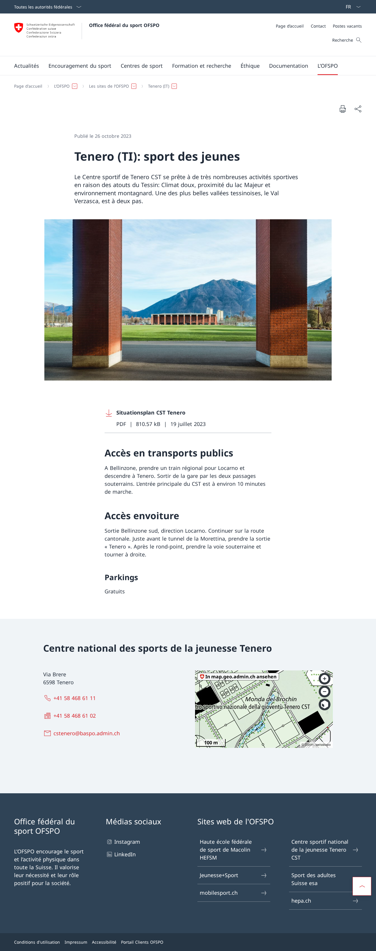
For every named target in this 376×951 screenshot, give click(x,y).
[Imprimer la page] (342, 109)
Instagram (127, 841)
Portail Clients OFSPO (142, 942)
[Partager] (357, 109)
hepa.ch (301, 900)
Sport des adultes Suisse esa (313, 879)
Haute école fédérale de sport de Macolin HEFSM (226, 849)
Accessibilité (104, 942)
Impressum (76, 942)
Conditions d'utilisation (37, 942)
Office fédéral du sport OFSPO (124, 25)
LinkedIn (125, 854)
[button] (26, 65)
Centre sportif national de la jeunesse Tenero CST (319, 849)
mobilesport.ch (219, 892)
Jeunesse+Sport (219, 875)
